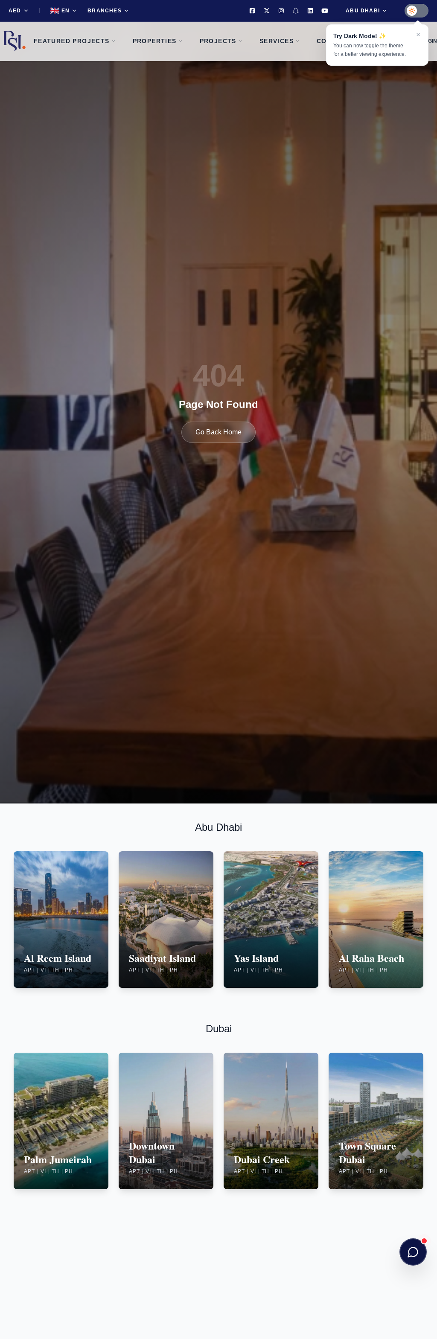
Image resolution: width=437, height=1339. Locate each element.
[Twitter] (267, 11)
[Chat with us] (413, 1252)
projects (218, 41)
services (276, 41)
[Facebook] (252, 11)
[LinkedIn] (310, 11)
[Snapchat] (296, 11)
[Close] (418, 34)
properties (155, 41)
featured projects (72, 41)
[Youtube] (325, 11)
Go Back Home (218, 432)
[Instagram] (281, 11)
